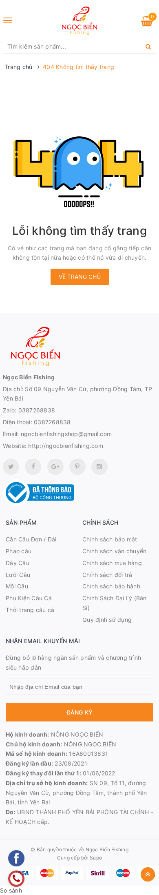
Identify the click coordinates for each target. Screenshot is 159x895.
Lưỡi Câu (18, 574)
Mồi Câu (17, 586)
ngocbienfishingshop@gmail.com (66, 433)
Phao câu (18, 551)
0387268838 (36, 410)
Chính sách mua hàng (112, 562)
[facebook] (33, 467)
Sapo (96, 858)
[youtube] (77, 467)
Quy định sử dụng (107, 619)
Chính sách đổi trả (107, 574)
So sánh (11, 890)
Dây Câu (17, 562)
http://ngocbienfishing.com (65, 445)
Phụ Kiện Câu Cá (29, 597)
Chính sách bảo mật (109, 539)
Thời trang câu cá (30, 609)
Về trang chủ (80, 276)
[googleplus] (55, 467)
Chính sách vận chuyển (114, 551)
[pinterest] (99, 467)
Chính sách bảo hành (111, 586)
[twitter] (11, 467)
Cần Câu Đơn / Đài (31, 539)
